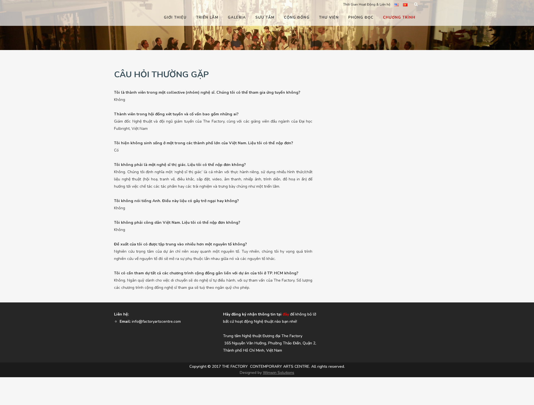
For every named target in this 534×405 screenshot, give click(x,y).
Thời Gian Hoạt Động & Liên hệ (366, 4)
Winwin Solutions (278, 372)
